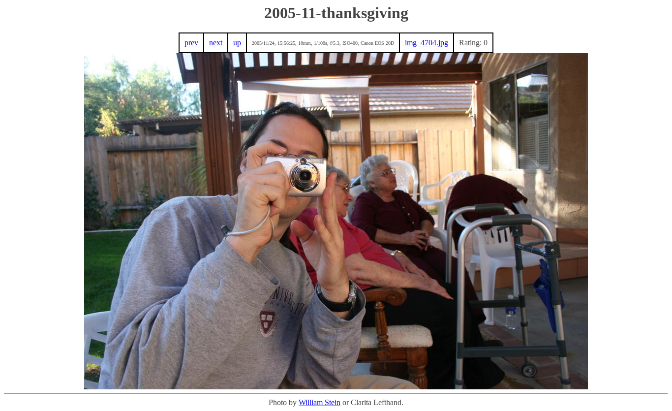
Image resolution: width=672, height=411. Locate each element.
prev (191, 42)
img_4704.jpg (426, 42)
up (237, 42)
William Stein (319, 402)
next (215, 42)
